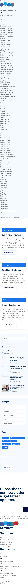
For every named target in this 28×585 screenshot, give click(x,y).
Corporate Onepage (6, 65)
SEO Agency (4, 51)
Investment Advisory (6, 171)
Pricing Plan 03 (4, 123)
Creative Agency (5, 57)
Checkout (3, 198)
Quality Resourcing (5, 173)
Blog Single (3, 187)
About (2, 577)
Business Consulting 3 (6, 53)
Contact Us (7, 467)
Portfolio (2, 105)
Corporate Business (6, 28)
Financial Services (5, 169)
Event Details (4, 129)
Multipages (2, 24)
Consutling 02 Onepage (7, 69)
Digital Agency (4, 49)
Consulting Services (6, 165)
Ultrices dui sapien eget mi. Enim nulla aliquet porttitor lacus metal (18, 387)
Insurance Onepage (6, 71)
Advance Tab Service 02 (7, 156)
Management (6, 444)
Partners (2, 134)
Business (6, 407)
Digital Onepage (5, 78)
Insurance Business (6, 34)
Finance (14, 441)
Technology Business (6, 55)
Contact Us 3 (4, 208)
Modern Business (5, 59)
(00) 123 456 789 (5, 556)
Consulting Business (6, 26)
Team (1, 103)
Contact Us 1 (4, 204)
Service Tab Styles (5, 152)
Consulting (6, 411)
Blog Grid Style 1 (5, 181)
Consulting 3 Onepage (6, 90)
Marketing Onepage (6, 73)
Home (2, 22)
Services (2, 136)
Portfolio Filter (4, 113)
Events (2, 125)
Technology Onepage (6, 92)
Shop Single (3, 194)
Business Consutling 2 (6, 32)
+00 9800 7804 (15, 217)
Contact (2, 202)
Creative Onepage (5, 94)
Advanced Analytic (5, 161)
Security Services (5, 175)
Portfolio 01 (3, 107)
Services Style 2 (5, 140)
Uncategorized (8, 423)
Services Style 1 (5, 138)
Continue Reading (8, 252)
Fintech (2, 38)
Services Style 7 (5, 150)
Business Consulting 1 (6, 30)
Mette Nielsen (11, 270)
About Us (3, 98)
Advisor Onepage (5, 82)
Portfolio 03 (3, 111)
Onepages (2, 61)
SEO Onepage (4, 88)
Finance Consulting (5, 47)
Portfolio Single (5, 115)
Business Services (5, 163)
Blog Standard (4, 179)
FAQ (1, 132)
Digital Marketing (8, 415)
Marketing (16, 444)
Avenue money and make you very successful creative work (17, 359)
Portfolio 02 (3, 109)
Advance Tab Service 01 (7, 154)
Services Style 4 (5, 144)
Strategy (6, 419)
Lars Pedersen (11, 305)
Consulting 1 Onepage (6, 67)
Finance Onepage (5, 84)
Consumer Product (5, 167)
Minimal (5, 447)
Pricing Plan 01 (4, 119)
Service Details (4, 158)
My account (3, 200)
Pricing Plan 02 (4, 121)
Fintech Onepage (5, 76)
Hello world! (5, 351)
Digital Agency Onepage (7, 86)
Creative (21, 437)
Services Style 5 (5, 146)
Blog (1, 177)
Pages (2, 100)
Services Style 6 (5, 148)
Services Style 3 (5, 142)
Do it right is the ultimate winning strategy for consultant (17, 377)
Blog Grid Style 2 (5, 183)
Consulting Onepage (6, 63)
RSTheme (20, 575)
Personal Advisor (5, 44)
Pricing (2, 117)
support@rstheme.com (6, 561)
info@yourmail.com (6, 15)
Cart (1, 196)
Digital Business (5, 40)
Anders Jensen (12, 235)
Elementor (6, 441)
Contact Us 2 (4, 206)
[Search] (25, 338)
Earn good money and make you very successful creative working (18, 368)
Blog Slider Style (5, 185)
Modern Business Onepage (8, 96)
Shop (1, 190)
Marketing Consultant (6, 36)
